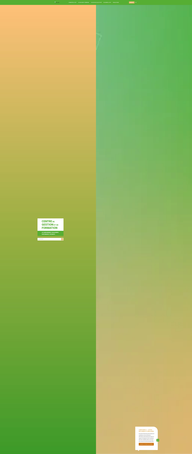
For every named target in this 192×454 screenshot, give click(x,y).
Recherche (126, 2)
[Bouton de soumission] (62, 239)
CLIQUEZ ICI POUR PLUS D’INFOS (146, 444)
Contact (132, 2)
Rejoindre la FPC (107, 2)
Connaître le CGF (72, 2)
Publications (116, 2)
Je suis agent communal (83, 2)
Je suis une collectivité (96, 2)
